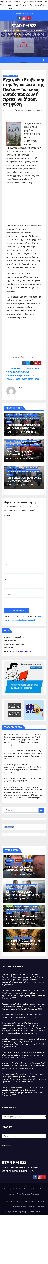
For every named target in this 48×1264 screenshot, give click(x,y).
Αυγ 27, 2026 (13, 432)
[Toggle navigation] (23, 60)
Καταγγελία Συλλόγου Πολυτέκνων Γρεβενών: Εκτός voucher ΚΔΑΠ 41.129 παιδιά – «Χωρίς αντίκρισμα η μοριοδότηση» (24, 1065)
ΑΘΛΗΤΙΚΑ (10, 938)
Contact (27, 1201)
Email (7, 579)
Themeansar (35, 1194)
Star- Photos (40, 1201)
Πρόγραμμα (23, 1212)
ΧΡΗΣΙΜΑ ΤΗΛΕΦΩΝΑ (37, 1212)
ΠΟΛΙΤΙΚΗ (18, 860)
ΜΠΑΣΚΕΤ (18, 938)
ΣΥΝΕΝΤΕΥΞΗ (10, 864)
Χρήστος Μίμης (26, 388)
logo (32, 1201)
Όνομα (7, 564)
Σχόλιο (7, 515)
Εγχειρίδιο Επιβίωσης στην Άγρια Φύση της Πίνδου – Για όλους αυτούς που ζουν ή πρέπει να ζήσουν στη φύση (24, 92)
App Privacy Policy (16, 1201)
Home (6, 1201)
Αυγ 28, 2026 (13, 874)
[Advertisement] (26, 204)
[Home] (4, 60)
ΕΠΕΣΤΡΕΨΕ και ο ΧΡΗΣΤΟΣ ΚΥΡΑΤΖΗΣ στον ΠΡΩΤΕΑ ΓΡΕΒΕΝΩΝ (23, 944)
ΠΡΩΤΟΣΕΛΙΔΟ (34, 418)
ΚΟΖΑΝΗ (17, 441)
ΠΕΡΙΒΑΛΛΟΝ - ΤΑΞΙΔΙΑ (10, 75)
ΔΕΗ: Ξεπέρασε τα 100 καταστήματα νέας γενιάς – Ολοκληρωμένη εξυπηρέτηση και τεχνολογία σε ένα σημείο (23, 1055)
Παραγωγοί (41, 1206)
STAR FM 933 (24, 25)
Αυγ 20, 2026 (13, 485)
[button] (43, 60)
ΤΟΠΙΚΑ (9, 421)
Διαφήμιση (31, 1206)
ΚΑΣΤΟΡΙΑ (10, 441)
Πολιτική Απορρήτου (10, 1212)
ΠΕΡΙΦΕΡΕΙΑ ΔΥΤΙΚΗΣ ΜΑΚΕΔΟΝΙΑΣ (17, 418)
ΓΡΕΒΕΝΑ (10, 414)
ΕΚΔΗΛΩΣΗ (18, 414)
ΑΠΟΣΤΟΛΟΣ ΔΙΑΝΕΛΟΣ (27, 110)
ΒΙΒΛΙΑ (39, 110)
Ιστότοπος (8, 595)
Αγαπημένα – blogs (19, 1206)
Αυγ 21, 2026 (13, 458)
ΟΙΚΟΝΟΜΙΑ (18, 467)
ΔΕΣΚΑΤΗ (9, 467)
